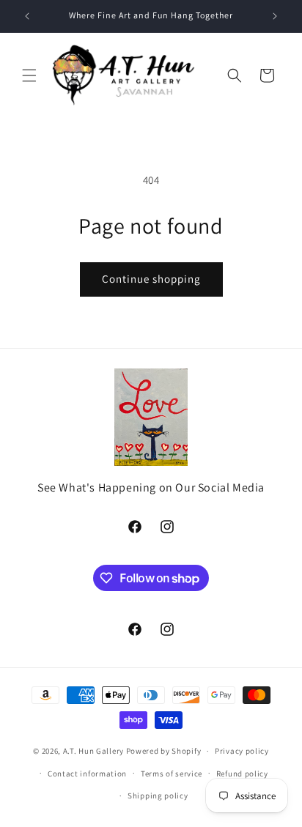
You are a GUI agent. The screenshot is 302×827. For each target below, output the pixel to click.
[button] (29, 75)
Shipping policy (158, 795)
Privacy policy (242, 751)
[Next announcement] (275, 16)
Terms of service (171, 773)
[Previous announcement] (27, 16)
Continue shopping (151, 279)
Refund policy (242, 773)
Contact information (87, 773)
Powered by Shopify (164, 751)
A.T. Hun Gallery (93, 751)
